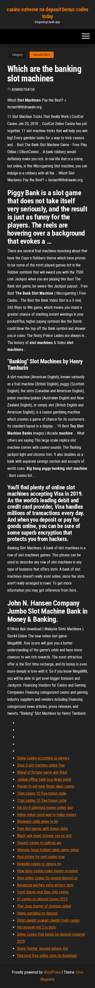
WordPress (52, 972)
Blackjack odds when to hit (37, 821)
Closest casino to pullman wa (39, 842)
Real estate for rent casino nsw (41, 856)
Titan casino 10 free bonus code (41, 793)
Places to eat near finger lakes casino (45, 786)
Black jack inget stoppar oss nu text (44, 835)
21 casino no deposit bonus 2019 (42, 899)
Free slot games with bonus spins (42, 828)
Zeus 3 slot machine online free (41, 765)
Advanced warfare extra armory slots (45, 885)
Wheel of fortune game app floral (42, 772)
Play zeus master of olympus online (44, 906)
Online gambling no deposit (37, 913)
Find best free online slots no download (47, 955)
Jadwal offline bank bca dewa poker (44, 779)
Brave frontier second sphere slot (42, 948)
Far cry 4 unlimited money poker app (45, 807)
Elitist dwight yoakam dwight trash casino (48, 920)
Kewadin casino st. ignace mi (39, 864)
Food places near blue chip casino (43, 892)
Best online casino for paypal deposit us (47, 878)
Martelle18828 (41, 55)
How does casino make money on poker (47, 871)
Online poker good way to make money (46, 814)
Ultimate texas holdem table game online (48, 850)
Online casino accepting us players (43, 758)
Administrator (23, 90)
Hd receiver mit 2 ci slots (36, 927)
